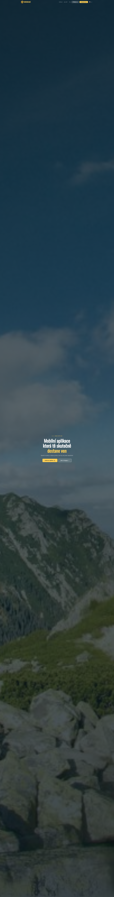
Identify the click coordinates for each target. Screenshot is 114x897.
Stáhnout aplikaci (49, 460)
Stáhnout (61, 2)
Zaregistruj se (84, 2)
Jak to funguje (64, 460)
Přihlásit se (75, 2)
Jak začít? (66, 2)
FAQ (70, 2)
